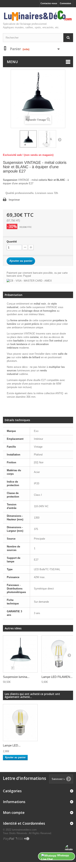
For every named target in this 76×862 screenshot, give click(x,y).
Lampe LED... (11, 745)
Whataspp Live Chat (55, 857)
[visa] (19, 838)
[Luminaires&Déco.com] (38, 15)
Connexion (65, 3)
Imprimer (14, 199)
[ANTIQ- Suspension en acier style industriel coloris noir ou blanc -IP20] (28, 139)
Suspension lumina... (16, 676)
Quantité (12, 241)
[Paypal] (9, 838)
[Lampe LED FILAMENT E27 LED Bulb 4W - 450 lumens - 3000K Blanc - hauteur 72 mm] (20, 722)
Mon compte (14, 812)
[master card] (27, 838)
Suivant (60, 139)
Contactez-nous (49, 3)
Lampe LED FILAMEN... (57, 676)
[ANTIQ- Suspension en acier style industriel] (20, 654)
